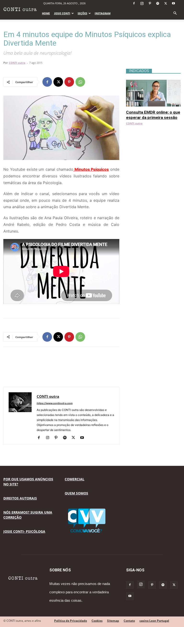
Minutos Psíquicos (91, 169)
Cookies (97, 621)
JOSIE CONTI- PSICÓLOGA (24, 531)
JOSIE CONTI (62, 13)
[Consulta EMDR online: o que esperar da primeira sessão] (153, 82)
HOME (46, 13)
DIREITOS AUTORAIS (20, 498)
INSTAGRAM (102, 13)
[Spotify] (157, 3)
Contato (129, 621)
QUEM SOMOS (76, 493)
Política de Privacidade (70, 621)
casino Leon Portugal (154, 621)
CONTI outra (17, 62)
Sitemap (113, 621)
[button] (175, 13)
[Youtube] (173, 3)
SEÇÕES (82, 13)
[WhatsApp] (80, 82)
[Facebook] (134, 3)
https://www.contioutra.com (55, 403)
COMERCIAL (74, 479)
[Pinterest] (149, 3)
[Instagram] (141, 3)
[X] (165, 3)
